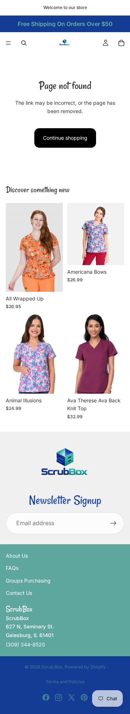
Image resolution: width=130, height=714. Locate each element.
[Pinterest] (84, 697)
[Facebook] (46, 697)
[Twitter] (71, 697)
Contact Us (19, 593)
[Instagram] (58, 697)
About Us (17, 556)
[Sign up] (113, 523)
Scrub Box (51, 667)
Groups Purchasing (28, 580)
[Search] (24, 43)
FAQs (12, 568)
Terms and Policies (65, 681)
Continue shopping (65, 138)
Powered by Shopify (85, 667)
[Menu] (8, 43)
